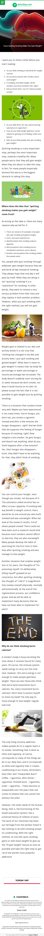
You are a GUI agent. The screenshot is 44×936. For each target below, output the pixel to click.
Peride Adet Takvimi (24, 926)
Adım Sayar (23, 903)
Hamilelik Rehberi (18, 928)
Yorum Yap (22, 880)
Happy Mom (34, 928)
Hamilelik (9, 928)
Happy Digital (33, 935)
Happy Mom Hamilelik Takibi (10, 926)
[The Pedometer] (22, 2)
